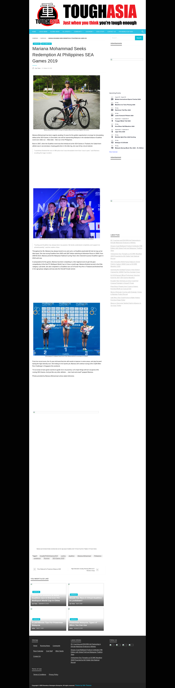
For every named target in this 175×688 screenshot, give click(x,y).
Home (35, 646)
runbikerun (37, 558)
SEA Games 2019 (46, 43)
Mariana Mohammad (84, 556)
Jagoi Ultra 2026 (120, 132)
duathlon (71, 556)
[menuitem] (34, 31)
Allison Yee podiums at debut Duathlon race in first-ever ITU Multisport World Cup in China (46, 598)
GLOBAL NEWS (54, 31)
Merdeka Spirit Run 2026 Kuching (125, 137)
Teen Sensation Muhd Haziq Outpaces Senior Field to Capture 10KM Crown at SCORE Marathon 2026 (125, 264)
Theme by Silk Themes (83, 685)
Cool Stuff (49, 651)
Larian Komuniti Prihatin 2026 (124, 115)
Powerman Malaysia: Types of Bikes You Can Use (83, 623)
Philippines (97, 556)
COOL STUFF (100, 31)
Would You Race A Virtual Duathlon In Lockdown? (85, 599)
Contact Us (37, 656)
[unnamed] (127, 74)
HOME (34, 31)
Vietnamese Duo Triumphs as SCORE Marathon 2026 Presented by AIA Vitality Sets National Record (126, 256)
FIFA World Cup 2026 (126, 31)
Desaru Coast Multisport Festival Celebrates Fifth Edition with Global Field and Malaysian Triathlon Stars (126, 248)
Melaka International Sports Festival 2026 (128, 99)
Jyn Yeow (38, 68)
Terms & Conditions (39, 674)
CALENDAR (89, 31)
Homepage (35, 38)
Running (46, 558)
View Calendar (113, 152)
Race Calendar (38, 651)
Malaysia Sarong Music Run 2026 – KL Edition (129, 148)
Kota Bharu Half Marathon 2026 (124, 126)
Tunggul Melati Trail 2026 (123, 121)
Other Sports (59, 651)
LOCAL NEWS (43, 31)
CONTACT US (111, 31)
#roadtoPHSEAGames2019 (49, 556)
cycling (63, 556)
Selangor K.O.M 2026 (121, 142)
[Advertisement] (68, 171)
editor (34, 628)
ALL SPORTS (66, 31)
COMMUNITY (78, 31)
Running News (45, 646)
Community (56, 646)
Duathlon (43, 38)
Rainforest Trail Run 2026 (123, 110)
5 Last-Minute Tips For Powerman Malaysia (47, 623)
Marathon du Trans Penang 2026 (125, 105)
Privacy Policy (53, 674)
